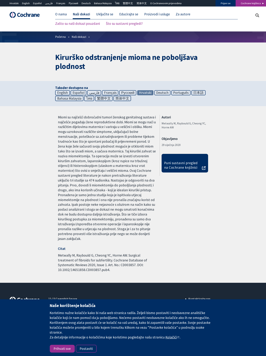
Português (181, 92)
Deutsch (86, 3)
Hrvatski (14, 3)
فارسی (49, 3)
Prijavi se (226, 3)
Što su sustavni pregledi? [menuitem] (124, 23)
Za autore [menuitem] (183, 14)
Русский (73, 3)
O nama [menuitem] (61, 14)
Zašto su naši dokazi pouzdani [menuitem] (77, 23)
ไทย (117, 3)
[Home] (26, 15)
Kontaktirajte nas (199, 298)
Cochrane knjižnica (251, 3)
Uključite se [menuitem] (104, 14)
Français (60, 3)
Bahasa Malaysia (103, 3)
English (26, 3)
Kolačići (171, 337)
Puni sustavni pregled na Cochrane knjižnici (181, 165)
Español (37, 3)
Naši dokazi (79, 37)
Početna (60, 37)
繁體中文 (128, 3)
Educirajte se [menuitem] (128, 14)
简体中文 (142, 3)
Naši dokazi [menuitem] (81, 14)
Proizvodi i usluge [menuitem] (157, 14)
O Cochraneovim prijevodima (165, 3)
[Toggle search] (257, 15)
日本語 (198, 92)
